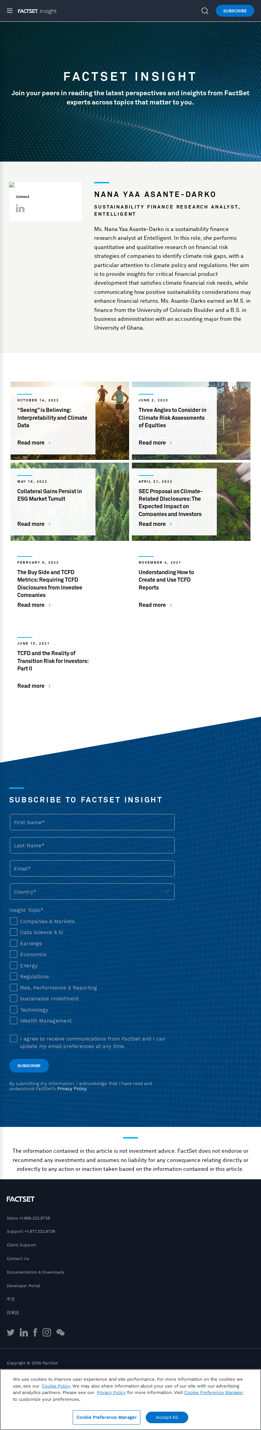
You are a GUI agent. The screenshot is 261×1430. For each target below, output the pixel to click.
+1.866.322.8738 (34, 1218)
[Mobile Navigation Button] (12, 11)
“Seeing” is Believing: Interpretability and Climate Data (52, 418)
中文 (11, 1299)
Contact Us (18, 1258)
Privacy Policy (111, 1392)
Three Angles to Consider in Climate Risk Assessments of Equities (172, 418)
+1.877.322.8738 (39, 1231)
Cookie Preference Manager (106, 1417)
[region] (130, 1399)
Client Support (21, 1245)
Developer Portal (23, 1285)
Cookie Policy (56, 1386)
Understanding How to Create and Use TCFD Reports (166, 580)
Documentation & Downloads (35, 1272)
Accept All (167, 1417)
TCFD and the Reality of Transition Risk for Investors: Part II (52, 661)
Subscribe (235, 11)
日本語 (13, 1312)
